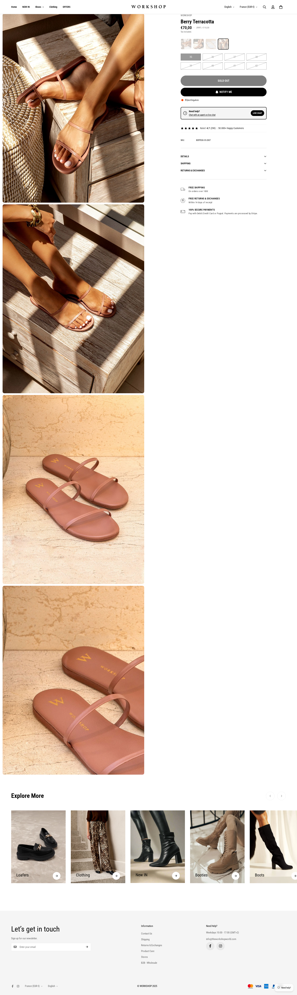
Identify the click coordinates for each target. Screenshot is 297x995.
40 (212, 65)
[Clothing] (56, 876)
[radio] (186, 44)
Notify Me (225, 92)
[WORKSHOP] (148, 6)
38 (256, 56)
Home (14, 7)
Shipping (145, 939)
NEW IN (26, 7)
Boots (200, 875)
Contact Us (146, 933)
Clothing (53, 7)
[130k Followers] (220, 946)
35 (191, 56)
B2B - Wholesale (149, 962)
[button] (281, 7)
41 (234, 65)
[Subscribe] (87, 947)
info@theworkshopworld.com (221, 939)
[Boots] (235, 876)
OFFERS (66, 7)
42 (256, 65)
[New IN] (116, 876)
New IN (82, 875)
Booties (142, 875)
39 (191, 65)
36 (212, 56)
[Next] (281, 796)
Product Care (147, 951)
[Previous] (270, 796)
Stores (144, 956)
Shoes (38, 7)
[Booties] (176, 876)
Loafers (261, 875)
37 (234, 56)
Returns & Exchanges (151, 945)
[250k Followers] (210, 946)
